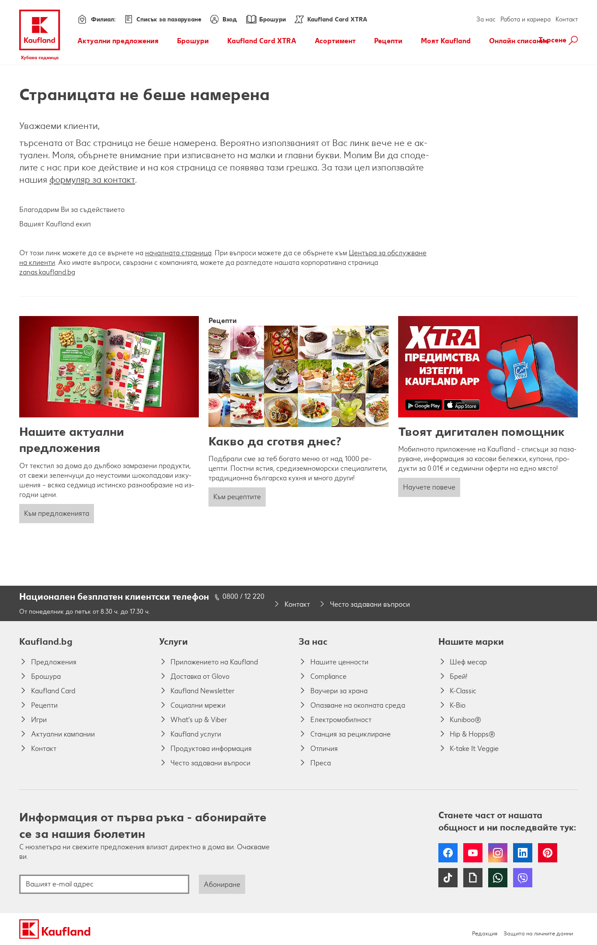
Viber (522, 877)
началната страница (178, 253)
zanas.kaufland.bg (47, 272)
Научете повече (429, 487)
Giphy (472, 877)
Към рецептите (237, 497)
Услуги (173, 641)
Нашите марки (471, 641)
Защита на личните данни (538, 933)
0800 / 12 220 (243, 596)
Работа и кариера (525, 19)
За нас (486, 19)
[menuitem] (118, 40)
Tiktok (448, 877)
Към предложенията (56, 513)
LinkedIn (522, 852)
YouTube (472, 852)
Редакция (484, 933)
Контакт (566, 19)
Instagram (497, 852)
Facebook (448, 852)
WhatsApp (497, 877)
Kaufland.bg (46, 641)
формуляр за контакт (92, 179)
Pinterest (547, 852)
